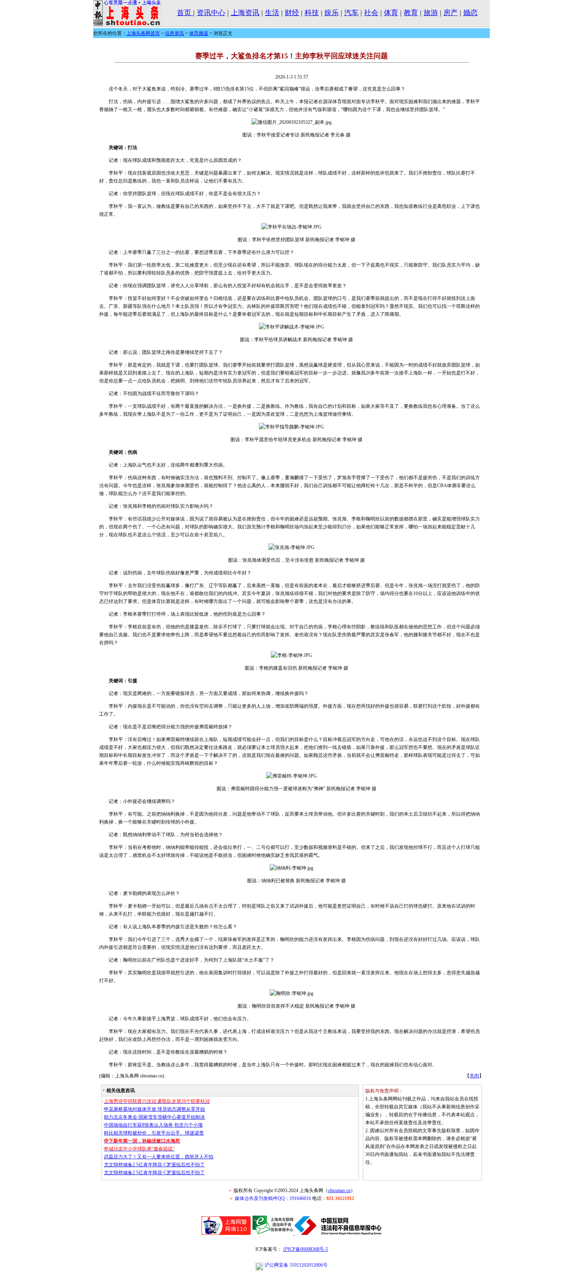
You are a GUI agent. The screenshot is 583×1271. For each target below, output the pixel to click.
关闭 (474, 1076)
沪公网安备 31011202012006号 (295, 1265)
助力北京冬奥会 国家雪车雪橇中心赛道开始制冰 (154, 1117)
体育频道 (198, 33)
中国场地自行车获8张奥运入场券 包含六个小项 (153, 1125)
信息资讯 (174, 33)
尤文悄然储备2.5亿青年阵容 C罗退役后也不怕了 (154, 1164)
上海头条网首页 (143, 33)
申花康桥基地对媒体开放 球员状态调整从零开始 (154, 1109)
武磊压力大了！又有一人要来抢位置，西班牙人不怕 (158, 1157)
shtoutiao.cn (339, 1190)
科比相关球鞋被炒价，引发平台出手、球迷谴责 (154, 1133)
